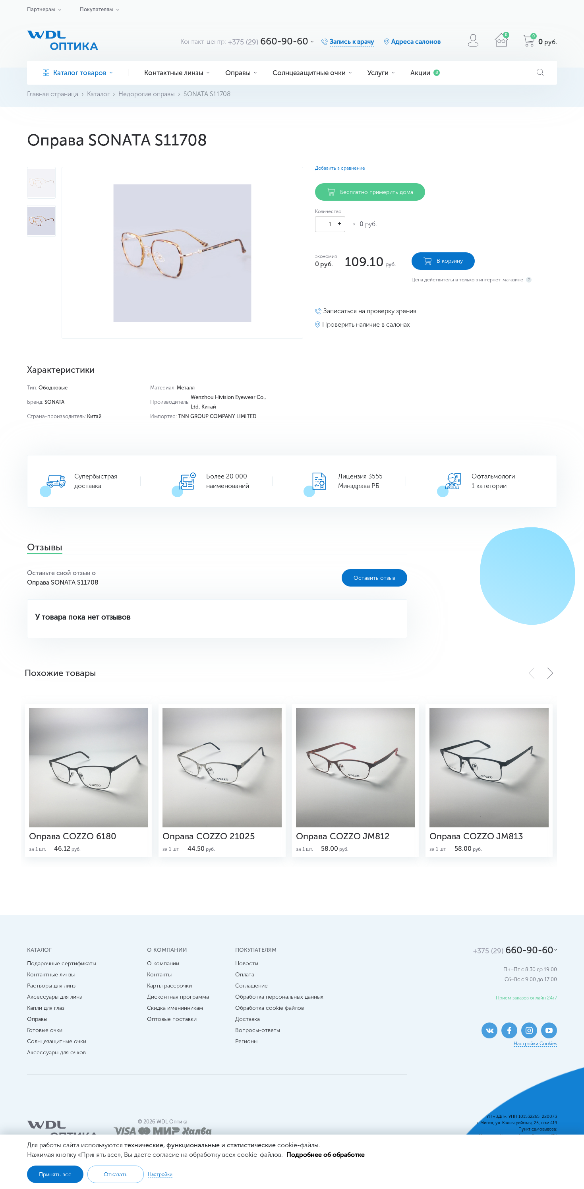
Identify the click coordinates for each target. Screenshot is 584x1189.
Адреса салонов (416, 42)
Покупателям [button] (96, 9)
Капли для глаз (45, 1008)
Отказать (116, 1174)
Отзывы (44, 548)
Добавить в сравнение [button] (340, 168)
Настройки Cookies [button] (535, 1043)
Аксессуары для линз (54, 996)
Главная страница (52, 94)
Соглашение (251, 985)
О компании (163, 963)
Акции (424, 73)
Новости (246, 963)
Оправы (238, 73)
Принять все (55, 1174)
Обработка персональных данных (279, 996)
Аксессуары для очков (56, 1052)
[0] (501, 44)
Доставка (247, 1019)
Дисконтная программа (178, 996)
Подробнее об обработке (325, 1154)
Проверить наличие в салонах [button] (366, 324)
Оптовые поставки (172, 1019)
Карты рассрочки (169, 985)
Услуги (378, 73)
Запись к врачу (352, 41)
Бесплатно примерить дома (376, 192)
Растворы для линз (51, 985)
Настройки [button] (160, 1174)
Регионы (246, 1041)
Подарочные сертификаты (61, 963)
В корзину (450, 261)
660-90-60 (268, 41)
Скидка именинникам (175, 1008)
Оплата (244, 974)
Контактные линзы (173, 73)
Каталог (98, 94)
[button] (550, 673)
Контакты (159, 974)
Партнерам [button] (41, 9)
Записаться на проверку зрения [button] (369, 311)
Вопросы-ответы (257, 1030)
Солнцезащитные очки (309, 73)
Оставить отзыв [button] (374, 578)
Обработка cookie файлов (269, 1008)
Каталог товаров (79, 73)
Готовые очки (44, 1030)
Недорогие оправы (146, 94)
